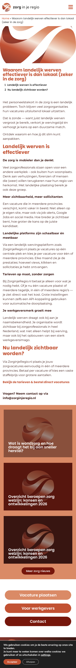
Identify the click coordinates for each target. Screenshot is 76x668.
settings (45, 655)
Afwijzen (30, 661)
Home (5, 18)
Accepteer (12, 661)
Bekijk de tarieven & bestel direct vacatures (36, 382)
